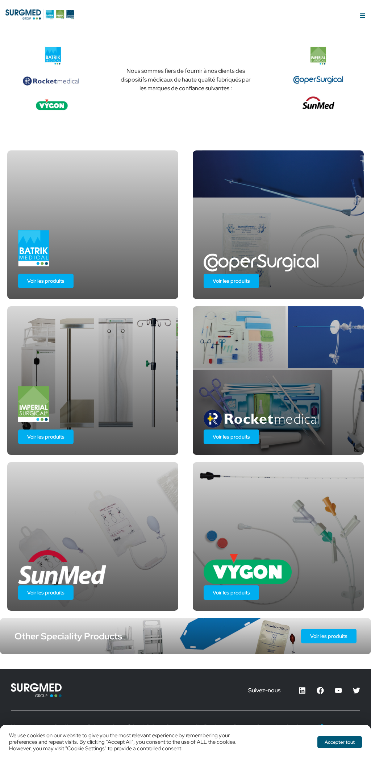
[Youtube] (338, 690)
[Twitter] (356, 690)
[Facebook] (320, 690)
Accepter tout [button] (340, 742)
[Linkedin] (302, 690)
